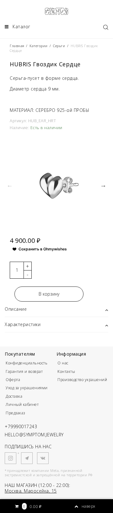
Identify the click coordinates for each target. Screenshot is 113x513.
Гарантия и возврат (24, 371)
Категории (39, 45)
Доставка (14, 396)
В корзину (49, 294)
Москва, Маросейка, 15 (31, 491)
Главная (17, 45)
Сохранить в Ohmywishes (43, 249)
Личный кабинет (22, 404)
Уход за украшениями (27, 387)
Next (103, 185)
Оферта (13, 379)
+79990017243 (21, 426)
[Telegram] (27, 458)
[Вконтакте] (43, 458)
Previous (10, 185)
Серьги (59, 45)
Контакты (66, 371)
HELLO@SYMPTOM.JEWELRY (34, 435)
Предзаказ (15, 413)
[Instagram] (10, 458)
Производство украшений (82, 379)
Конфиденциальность (26, 363)
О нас (62, 363)
